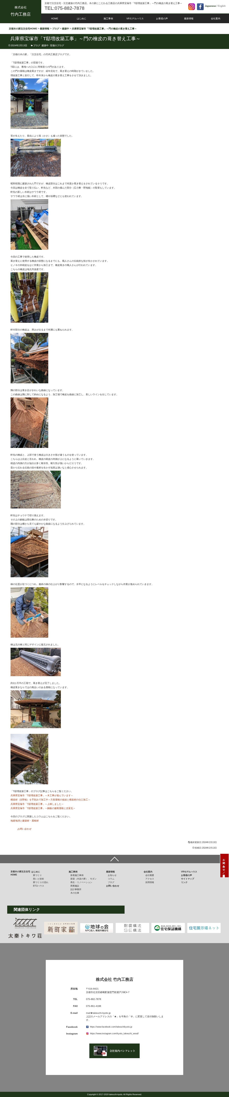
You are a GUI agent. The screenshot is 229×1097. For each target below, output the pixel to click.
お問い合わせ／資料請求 (223, 865)
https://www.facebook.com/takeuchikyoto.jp (111, 1027)
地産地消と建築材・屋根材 (25, 820)
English (222, 6)
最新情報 (188, 18)
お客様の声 (162, 18)
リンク (184, 882)
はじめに (81, 18)
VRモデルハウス (135, 18)
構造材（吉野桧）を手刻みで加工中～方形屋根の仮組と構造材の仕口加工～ (50, 799)
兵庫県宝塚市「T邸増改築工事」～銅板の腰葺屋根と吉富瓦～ (43, 808)
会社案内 (215, 18)
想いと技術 (38, 878)
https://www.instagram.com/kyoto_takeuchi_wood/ (114, 1033)
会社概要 (149, 875)
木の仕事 (74, 893)
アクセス (149, 878)
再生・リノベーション (81, 882)
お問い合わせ (24, 829)
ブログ (36, 45)
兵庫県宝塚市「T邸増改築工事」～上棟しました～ (37, 804)
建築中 (45, 45)
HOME (54, 18)
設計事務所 (75, 889)
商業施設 (74, 886)
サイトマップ (187, 878)
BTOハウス (38, 886)
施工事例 (108, 18)
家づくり (37, 875)
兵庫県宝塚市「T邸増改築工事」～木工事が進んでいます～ (42, 795)
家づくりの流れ (40, 882)
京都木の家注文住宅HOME (20, 873)
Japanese (210, 6)
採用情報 (149, 882)
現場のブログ (57, 45)
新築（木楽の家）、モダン (83, 878)
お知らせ (112, 875)
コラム (111, 878)
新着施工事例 (76, 875)
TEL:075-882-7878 (64, 8)
